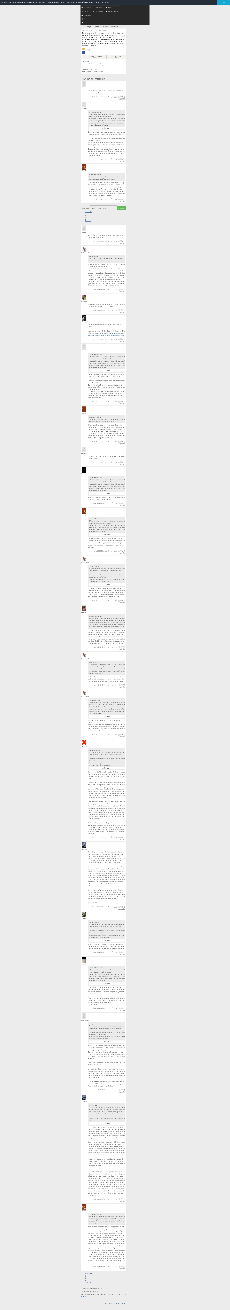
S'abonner (121, 208)
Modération (99, 11)
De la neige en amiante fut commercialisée (100, 27)
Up (119, 97)
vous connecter (111, 1294)
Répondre (122, 99)
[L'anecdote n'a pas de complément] (120, 36)
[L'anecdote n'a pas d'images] (114, 36)
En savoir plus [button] (104, 2)
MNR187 (84, 964)
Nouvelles (87, 7)
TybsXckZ (95, 30)
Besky (84, 322)
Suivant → (88, 221)
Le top (86, 11)
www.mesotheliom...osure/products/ (93, 64)
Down (121, 97)
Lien (115, 97)
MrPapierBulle (93, 112)
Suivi (85, 23)
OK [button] (224, 2)
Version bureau (120, 1303)
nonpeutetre (92, 175)
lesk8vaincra (84, 1020)
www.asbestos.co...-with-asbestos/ (93, 66)
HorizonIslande (85, 474)
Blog (109, 7)
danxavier (84, 453)
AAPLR (84, 171)
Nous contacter (113, 11)
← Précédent (88, 212)
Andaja (84, 88)
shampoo (84, 108)
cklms (84, 918)
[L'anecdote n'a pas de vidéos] (117, 36)
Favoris (86, 19)
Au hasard (87, 15)
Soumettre (99, 7)
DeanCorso (84, 612)
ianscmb (84, 746)
